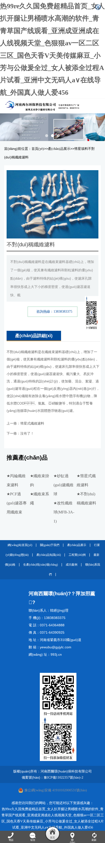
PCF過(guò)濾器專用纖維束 (17, 503)
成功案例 (71, 564)
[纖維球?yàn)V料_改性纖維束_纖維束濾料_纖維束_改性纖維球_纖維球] (47, 106)
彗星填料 (81, 149)
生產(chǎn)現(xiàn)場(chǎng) (40, 564)
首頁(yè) (38, 149)
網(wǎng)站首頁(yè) (20, 545)
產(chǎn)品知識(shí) (48, 555)
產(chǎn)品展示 (59, 149)
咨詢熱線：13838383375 (54, 311)
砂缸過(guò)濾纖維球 (63, 485)
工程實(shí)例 (77, 555)
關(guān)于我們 (49, 545)
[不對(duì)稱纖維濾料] (52, 174)
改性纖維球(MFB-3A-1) (63, 512)
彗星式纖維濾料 (32, 423)
